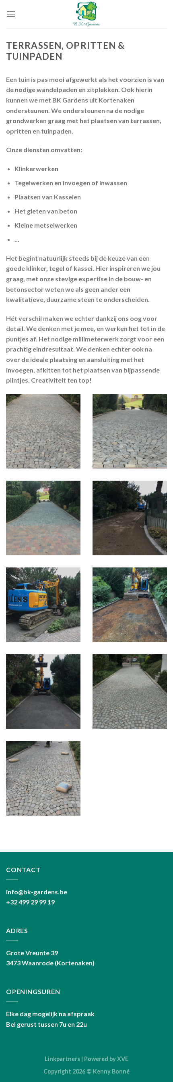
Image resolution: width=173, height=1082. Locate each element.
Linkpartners (62, 1058)
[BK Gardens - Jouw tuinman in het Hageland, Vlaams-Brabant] (86, 14)
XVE (122, 1058)
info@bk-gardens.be (36, 892)
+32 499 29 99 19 (30, 902)
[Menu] (11, 14)
